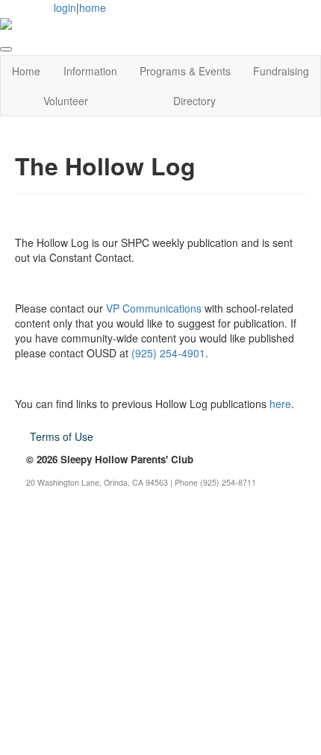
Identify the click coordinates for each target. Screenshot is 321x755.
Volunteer (65, 100)
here (280, 403)
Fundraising (281, 70)
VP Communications (154, 308)
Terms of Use (61, 436)
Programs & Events (185, 70)
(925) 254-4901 (168, 352)
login (65, 7)
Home (26, 70)
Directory (194, 100)
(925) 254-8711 (228, 482)
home (92, 7)
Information (90, 70)
